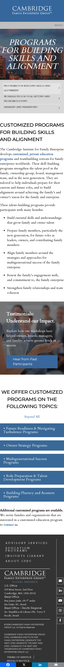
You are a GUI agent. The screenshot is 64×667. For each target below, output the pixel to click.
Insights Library (25, 556)
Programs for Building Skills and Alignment (27, 88)
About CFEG (19, 561)
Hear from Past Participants (25, 361)
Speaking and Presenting (21, 107)
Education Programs (18, 549)
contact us (10, 525)
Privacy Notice (18, 661)
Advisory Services (27, 543)
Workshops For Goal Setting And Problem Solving (27, 99)
